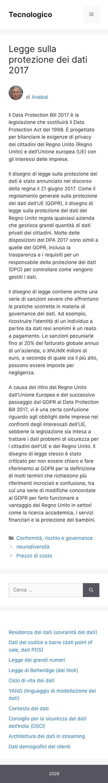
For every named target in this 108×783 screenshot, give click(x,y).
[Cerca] (91, 590)
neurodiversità (33, 547)
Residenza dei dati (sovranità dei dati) (53, 632)
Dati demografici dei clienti (39, 746)
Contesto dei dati (29, 708)
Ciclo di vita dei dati (31, 680)
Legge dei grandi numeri (37, 660)
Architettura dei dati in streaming (47, 736)
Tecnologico (30, 14)
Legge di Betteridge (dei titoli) (43, 670)
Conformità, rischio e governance (54, 538)
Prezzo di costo (34, 556)
